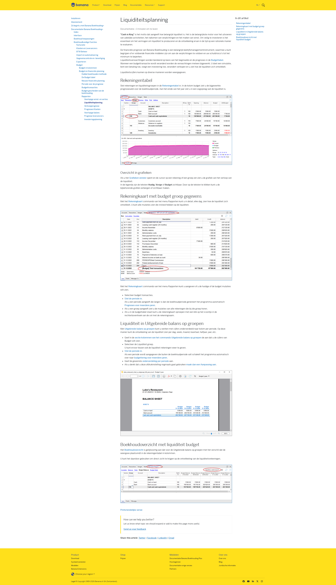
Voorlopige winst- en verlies (96, 99)
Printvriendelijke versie (131, 510)
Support (161, 5)
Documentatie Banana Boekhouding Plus (186, 558)
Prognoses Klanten (92, 109)
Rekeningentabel (170, 85)
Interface (78, 35)
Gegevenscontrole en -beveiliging (90, 58)
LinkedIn (162, 538)
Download (107, 5)
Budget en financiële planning (91, 71)
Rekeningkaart (135, 201)
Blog (125, 5)
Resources (149, 5)
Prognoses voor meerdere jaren (140, 305)
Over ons (222, 558)
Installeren (75, 18)
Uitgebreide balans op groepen (140, 328)
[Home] (79, 5)
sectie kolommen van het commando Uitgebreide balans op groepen (168, 337)
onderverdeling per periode (155, 361)
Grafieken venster (137, 178)
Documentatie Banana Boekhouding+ (87, 29)
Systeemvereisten (78, 562)
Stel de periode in (133, 298)
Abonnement (76, 22)
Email (171, 538)
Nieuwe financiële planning (93, 81)
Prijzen (117, 5)
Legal (73, 581)
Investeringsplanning (93, 119)
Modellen (74, 565)
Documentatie (135, 5)
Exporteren (81, 62)
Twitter (142, 538)
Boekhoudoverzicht (133, 450)
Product (95, 5)
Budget (79, 65)
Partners (173, 569)
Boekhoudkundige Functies (85, 42)
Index (76, 32)
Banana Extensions (78, 569)
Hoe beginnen (175, 562)
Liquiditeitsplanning (93, 102)
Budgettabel (217, 60)
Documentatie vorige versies (181, 565)
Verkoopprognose (91, 106)
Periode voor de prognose (92, 84)
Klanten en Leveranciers (86, 48)
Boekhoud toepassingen (84, 39)
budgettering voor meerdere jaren (150, 357)
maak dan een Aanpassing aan (201, 364)
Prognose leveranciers (94, 116)
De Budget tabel (88, 77)
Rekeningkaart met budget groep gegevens (250, 27)
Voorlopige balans (91, 113)
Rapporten (86, 96)
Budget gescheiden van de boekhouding (93, 92)
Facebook (152, 538)
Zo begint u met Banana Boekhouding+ (87, 25)
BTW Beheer (81, 51)
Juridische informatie (227, 565)
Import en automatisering (87, 55)
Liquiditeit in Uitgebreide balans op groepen (249, 33)
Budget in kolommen (88, 68)
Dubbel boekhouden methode (94, 74)
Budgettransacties (90, 87)
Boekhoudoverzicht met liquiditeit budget (246, 38)
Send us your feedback (135, 529)
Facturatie (80, 45)
